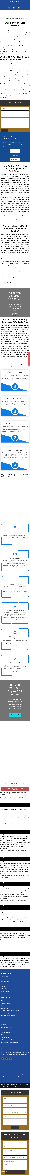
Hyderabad (10, 1076)
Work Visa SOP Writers (13, 201)
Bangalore (11, 1074)
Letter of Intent (4, 1008)
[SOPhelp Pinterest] (14, 7)
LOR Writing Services (6, 1017)
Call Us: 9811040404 (29, 359)
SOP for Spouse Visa (6, 1037)
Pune (13, 1078)
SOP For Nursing (5, 986)
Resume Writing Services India (8, 1013)
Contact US (15, 715)
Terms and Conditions (23, 1086)
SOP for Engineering (6, 988)
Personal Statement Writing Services (10, 1010)
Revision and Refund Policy (7, 1067)
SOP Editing (4, 1000)
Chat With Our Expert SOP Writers (15, 295)
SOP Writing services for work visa (20, 776)
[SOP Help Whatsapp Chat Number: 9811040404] (15, 315)
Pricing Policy (4, 1069)
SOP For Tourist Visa (6, 1034)
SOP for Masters (5, 981)
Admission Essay (5, 1005)
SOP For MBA (4, 976)
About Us (3, 1063)
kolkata (16, 1076)
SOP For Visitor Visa (6, 1032)
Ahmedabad (5, 1074)
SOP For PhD (4, 984)
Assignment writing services (8, 1015)
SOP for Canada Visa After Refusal (9, 1042)
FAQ (2, 1065)
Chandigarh (19, 1074)
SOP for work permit (14, 341)
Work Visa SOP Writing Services (8, 516)
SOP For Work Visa (6, 1030)
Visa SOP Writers (23, 93)
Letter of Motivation (6, 1003)
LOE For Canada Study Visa (15, 5)
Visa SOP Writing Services (14, 269)
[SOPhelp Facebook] (9, 7)
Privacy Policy (15, 1086)
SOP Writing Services (6, 1086)
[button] (15, 783)
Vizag (17, 1078)
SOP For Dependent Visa (7, 1039)
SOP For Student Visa (6, 1027)
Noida (26, 1076)
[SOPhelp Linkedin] (18, 7)
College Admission (5, 991)
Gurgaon (3, 1076)
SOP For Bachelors (6, 979)
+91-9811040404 (15, 2)
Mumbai (21, 1076)
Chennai (25, 1074)
